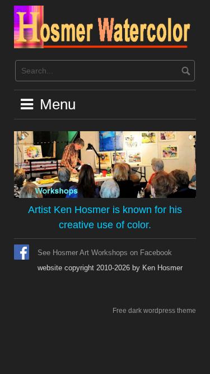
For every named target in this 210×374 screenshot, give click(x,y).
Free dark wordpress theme (154, 311)
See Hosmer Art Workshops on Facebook (105, 252)
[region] (105, 164)
